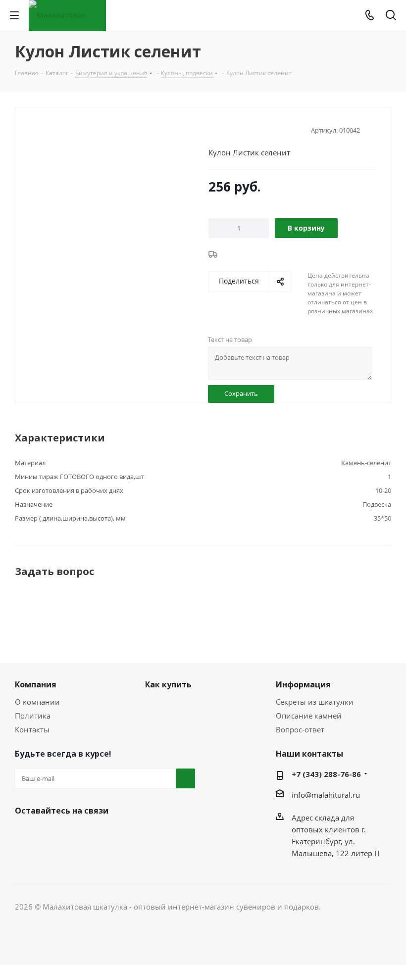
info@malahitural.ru (326, 795)
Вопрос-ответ (300, 729)
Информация (303, 684)
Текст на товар (230, 339)
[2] (222, 129)
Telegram (49, 834)
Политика (33, 716)
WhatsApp (74, 834)
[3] (232, 129)
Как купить (168, 684)
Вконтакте (25, 834)
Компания (35, 684)
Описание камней (309, 716)
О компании (37, 702)
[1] (213, 129)
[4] (241, 129)
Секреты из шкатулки (315, 702)
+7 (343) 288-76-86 (326, 774)
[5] (250, 129)
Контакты (32, 729)
